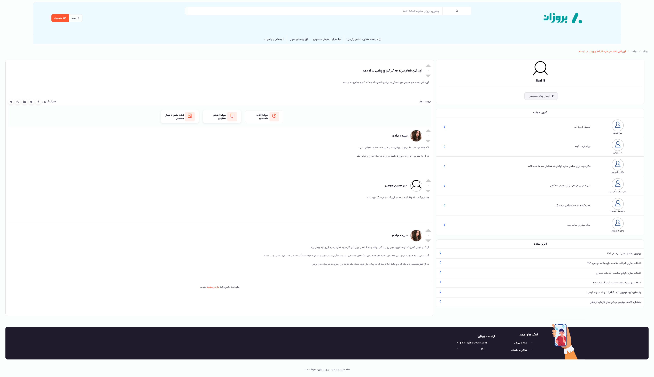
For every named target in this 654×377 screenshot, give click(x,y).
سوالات (634, 51)
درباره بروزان (520, 343)
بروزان (646, 51)
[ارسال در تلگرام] (11, 102)
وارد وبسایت (212, 287)
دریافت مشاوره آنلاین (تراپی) (363, 39)
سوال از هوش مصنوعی (325, 39)
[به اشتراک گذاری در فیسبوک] (38, 102)
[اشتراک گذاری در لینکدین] (24, 102)
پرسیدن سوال (297, 39)
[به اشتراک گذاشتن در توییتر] (31, 102)
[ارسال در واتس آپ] (17, 102)
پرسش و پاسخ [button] (275, 39)
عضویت (58, 18)
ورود (74, 18)
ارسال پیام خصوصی (539, 96)
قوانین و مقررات (519, 350)
